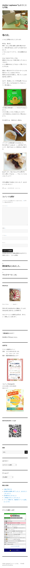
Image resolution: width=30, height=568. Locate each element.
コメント (4, 205)
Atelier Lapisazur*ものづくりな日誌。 (10, 563)
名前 (3, 228)
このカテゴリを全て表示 (15, 546)
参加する (24, 547)
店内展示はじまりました (10, 495)
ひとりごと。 (18, 188)
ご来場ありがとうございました (12, 497)
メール (4, 235)
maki (5, 188)
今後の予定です (8, 489)
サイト (3, 242)
